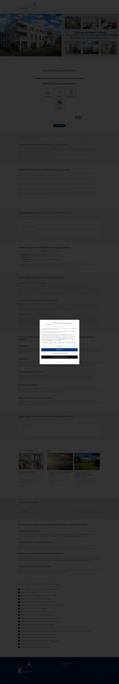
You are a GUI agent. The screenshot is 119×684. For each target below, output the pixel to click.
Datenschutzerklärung (62, 339)
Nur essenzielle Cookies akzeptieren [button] (59, 353)
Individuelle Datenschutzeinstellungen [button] (59, 357)
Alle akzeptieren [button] (59, 349)
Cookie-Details (46, 362)
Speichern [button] (59, 346)
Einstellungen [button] (49, 340)
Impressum (74, 362)
